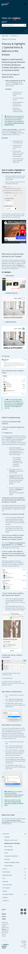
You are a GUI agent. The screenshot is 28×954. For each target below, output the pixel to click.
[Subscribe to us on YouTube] (22, 913)
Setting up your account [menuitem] (10, 840)
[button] (25, 834)
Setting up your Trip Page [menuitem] (12, 843)
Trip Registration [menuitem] (8, 849)
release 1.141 (8, 432)
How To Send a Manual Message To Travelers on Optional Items (13, 803)
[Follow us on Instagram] (25, 910)
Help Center (5, 36)
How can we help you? (11, 19)
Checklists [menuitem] (7, 837)
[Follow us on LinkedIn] (25, 913)
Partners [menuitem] (5, 891)
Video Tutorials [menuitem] (8, 846)
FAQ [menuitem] (4, 878)
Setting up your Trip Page (9, 39)
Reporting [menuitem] (5, 881)
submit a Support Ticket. (5, 946)
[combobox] (12, 25)
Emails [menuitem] (6, 853)
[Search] (24, 25)
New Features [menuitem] (6, 872)
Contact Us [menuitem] (6, 900)
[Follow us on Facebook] (22, 910)
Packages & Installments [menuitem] (11, 856)
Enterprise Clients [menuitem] (7, 875)
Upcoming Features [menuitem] (8, 894)
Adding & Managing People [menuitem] (11, 862)
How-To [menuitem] (5, 869)
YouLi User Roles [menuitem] (7, 884)
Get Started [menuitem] (6, 834)
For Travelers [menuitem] (6, 888)
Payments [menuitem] (7, 859)
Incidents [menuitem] (5, 897)
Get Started (14, 36)
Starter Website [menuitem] (8, 865)
